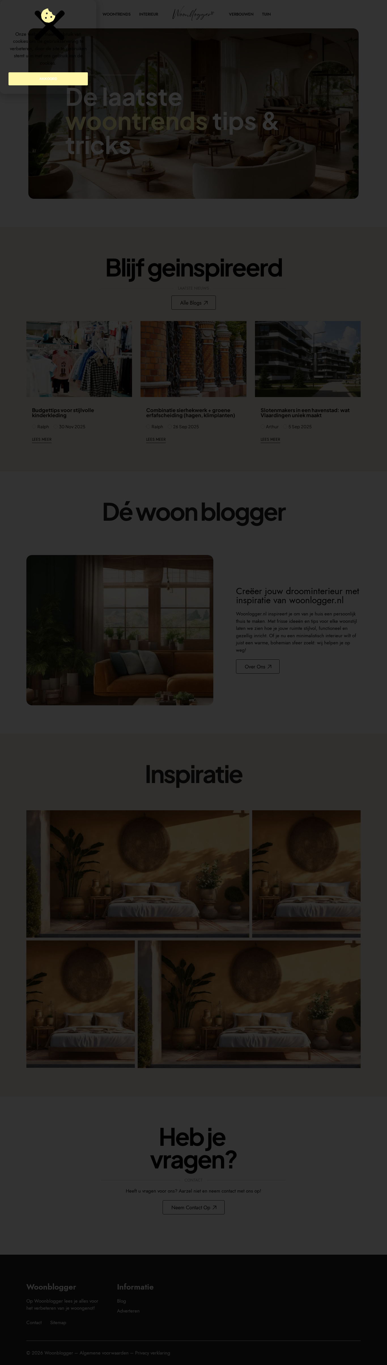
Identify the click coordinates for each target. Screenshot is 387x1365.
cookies (47, 63)
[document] (193, 682)
